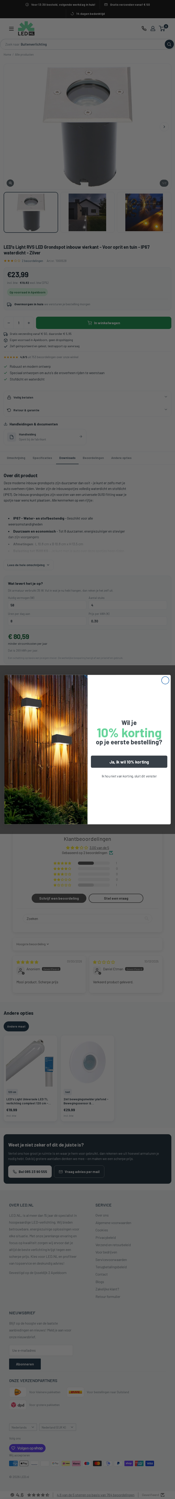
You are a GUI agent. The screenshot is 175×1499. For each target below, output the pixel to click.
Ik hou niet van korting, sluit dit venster (129, 776)
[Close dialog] (165, 680)
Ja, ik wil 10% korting (129, 761)
